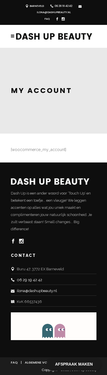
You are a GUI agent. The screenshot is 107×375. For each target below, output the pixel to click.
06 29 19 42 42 (63, 6)
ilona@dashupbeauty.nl (54, 12)
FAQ (47, 19)
